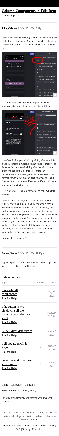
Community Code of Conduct (16, 425)
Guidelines (30, 384)
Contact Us (37, 429)
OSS (18, 429)
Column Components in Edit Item (29, 10)
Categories (16, 384)
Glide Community (11, 3)
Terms (44, 425)
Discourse (19, 397)
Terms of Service (10, 390)
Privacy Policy (29, 390)
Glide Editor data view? (17, 331)
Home (5, 384)
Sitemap (26, 429)
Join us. (34, 419)
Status (36, 425)
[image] (29, 74)
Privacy (52, 425)
